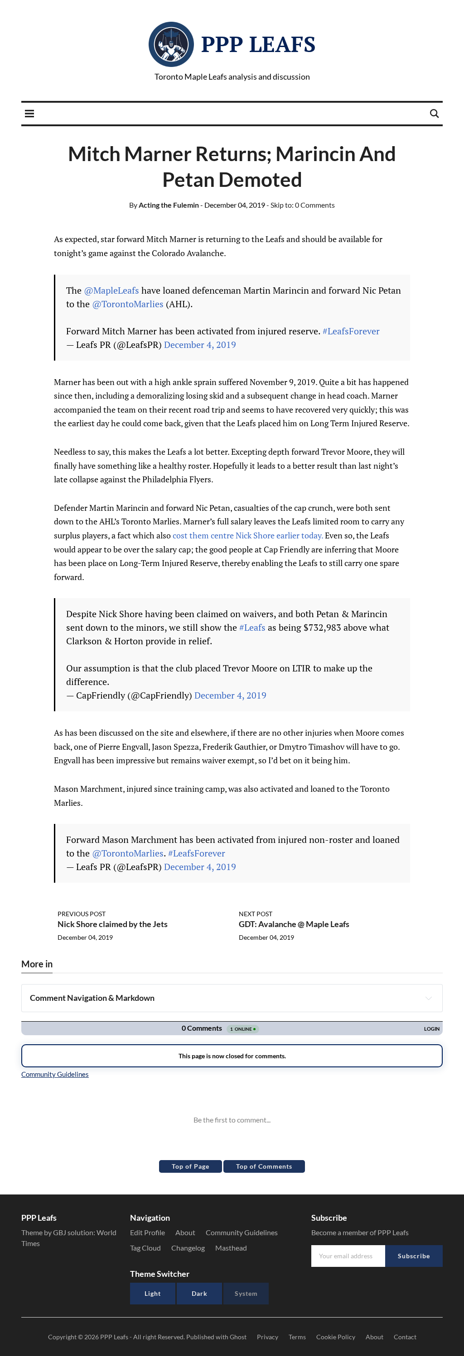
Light (153, 1293)
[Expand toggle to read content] (428, 998)
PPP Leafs (258, 43)
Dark (200, 1293)
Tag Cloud (145, 1247)
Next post (255, 914)
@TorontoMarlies (128, 304)
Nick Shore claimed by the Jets (113, 924)
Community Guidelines (242, 1232)
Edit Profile (147, 1232)
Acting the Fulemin (164, 204)
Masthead (231, 1247)
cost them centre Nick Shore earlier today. (249, 535)
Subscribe (414, 1256)
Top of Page (190, 1166)
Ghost (238, 1337)
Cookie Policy (335, 1337)
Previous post (82, 914)
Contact (405, 1337)
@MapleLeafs (111, 290)
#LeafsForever (351, 331)
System (246, 1293)
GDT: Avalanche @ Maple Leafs (294, 924)
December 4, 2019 (200, 344)
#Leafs (252, 627)
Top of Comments (264, 1166)
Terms (297, 1337)
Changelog (188, 1247)
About (185, 1232)
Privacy (267, 1337)
